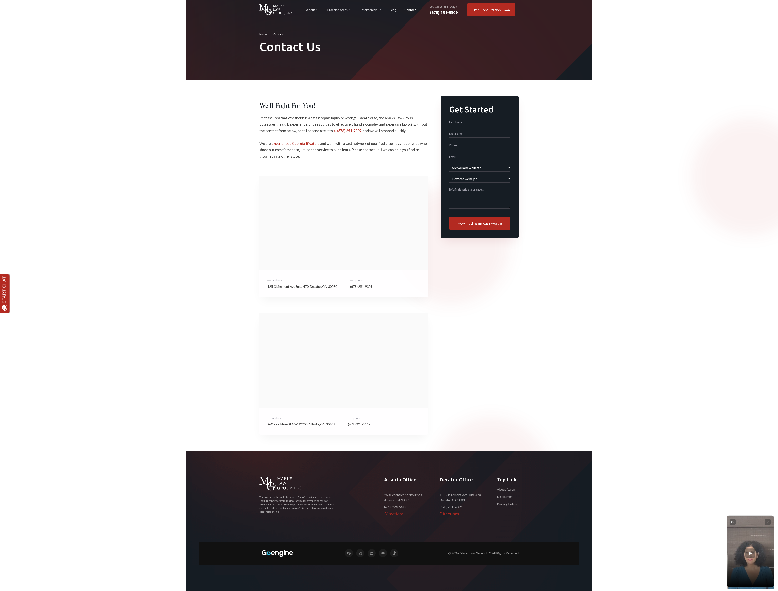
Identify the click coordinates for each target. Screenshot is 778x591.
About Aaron (506, 489)
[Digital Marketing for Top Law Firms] (277, 553)
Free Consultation (486, 9)
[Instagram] (360, 553)
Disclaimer (504, 496)
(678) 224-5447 (359, 424)
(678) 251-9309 (349, 130)
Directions (394, 513)
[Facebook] (349, 553)
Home (263, 34)
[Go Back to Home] (275, 9)
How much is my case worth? (479, 223)
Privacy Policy (507, 504)
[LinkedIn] (372, 553)
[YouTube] (383, 553)
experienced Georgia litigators (295, 143)
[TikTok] (394, 553)
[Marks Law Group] (280, 484)
